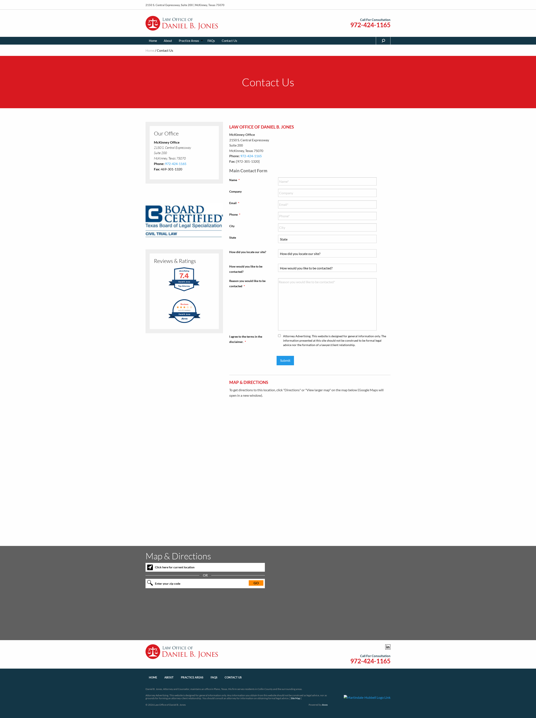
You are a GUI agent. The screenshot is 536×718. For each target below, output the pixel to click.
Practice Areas (189, 40)
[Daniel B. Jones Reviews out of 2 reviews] (184, 322)
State (232, 237)
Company (235, 191)
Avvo (325, 704)
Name (234, 180)
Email (234, 203)
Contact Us (229, 40)
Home (153, 40)
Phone (234, 214)
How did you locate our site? (247, 252)
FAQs (211, 40)
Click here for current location (175, 567)
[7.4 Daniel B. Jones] (184, 291)
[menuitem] (153, 41)
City (231, 226)
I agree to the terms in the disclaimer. (245, 339)
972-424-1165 (370, 24)
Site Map (295, 698)
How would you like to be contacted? (245, 269)
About (168, 40)
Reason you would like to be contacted (247, 283)
